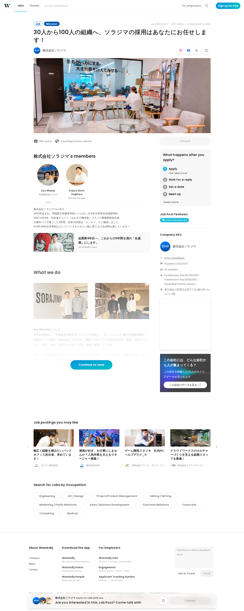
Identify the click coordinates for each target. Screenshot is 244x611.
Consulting (46, 513)
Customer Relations (155, 505)
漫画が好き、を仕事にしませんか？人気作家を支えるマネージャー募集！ (98, 455)
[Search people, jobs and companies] (206, 5)
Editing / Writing (160, 496)
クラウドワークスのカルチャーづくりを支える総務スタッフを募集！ (189, 455)
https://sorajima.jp (174, 257)
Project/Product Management (117, 496)
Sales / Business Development (109, 505)
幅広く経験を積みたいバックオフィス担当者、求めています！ (53, 455)
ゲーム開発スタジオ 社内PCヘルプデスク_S (144, 453)
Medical (72, 513)
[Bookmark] (206, 50)
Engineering (47, 496)
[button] (41, 548)
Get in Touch (186, 573)
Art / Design (76, 496)
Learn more (171, 202)
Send (207, 573)
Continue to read (91, 365)
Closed (185, 141)
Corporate (189, 505)
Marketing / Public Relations (58, 505)
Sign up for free (228, 6)
